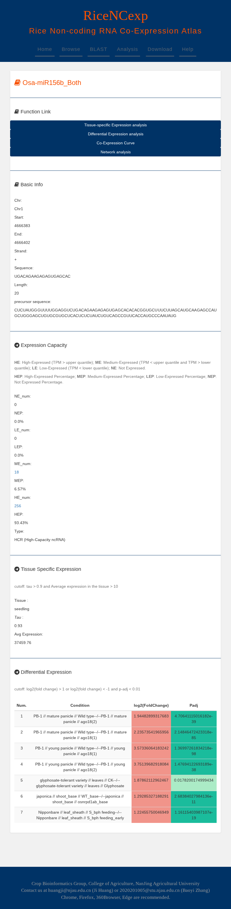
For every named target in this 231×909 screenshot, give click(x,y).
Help (188, 49)
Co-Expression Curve (116, 143)
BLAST (98, 49)
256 (17, 506)
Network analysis (116, 152)
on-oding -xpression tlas (115, 30)
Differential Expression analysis (115, 134)
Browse (71, 49)
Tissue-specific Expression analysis (115, 125)
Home (44, 49)
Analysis (127, 49)
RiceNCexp (115, 15)
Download (160, 49)
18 (16, 472)
